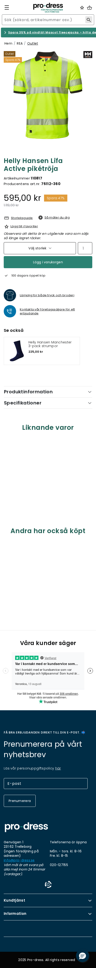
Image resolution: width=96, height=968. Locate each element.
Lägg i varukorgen (48, 262)
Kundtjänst (14, 900)
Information (15, 913)
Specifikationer (22, 403)
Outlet (32, 43)
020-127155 (59, 865)
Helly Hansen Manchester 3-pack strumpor (50, 344)
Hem (8, 43)
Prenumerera (20, 801)
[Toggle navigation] (7, 7)
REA (20, 43)
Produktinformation (28, 391)
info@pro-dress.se (19, 860)
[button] (82, 955)
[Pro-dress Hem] (48, 8)
